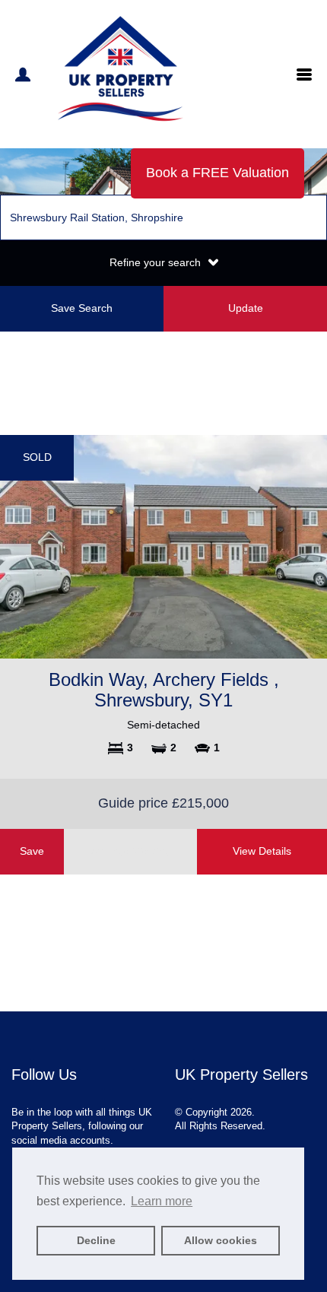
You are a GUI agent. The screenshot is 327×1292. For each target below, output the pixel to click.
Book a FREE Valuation (217, 172)
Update (245, 308)
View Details (262, 851)
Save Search (82, 308)
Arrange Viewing (130, 851)
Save (32, 851)
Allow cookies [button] (220, 1240)
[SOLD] (163, 546)
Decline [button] (96, 1240)
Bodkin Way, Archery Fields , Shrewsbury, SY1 (164, 689)
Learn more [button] (161, 1201)
